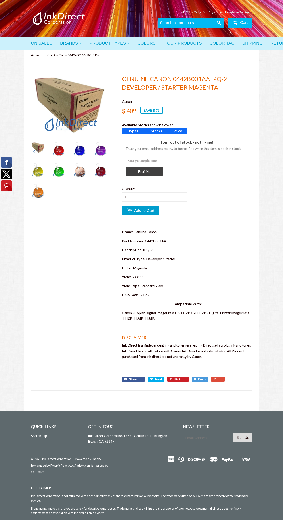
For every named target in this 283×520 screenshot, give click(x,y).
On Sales (41, 43)
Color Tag (222, 43)
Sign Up (242, 437)
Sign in (213, 12)
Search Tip (39, 435)
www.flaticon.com (79, 465)
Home (35, 55)
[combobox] (191, 23)
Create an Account (238, 12)
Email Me (144, 171)
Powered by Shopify (88, 459)
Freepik (55, 465)
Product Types (108, 43)
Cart (243, 22)
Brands (69, 43)
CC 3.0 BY (37, 472)
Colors (147, 43)
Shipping (252, 43)
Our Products (184, 43)
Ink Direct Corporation (56, 459)
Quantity (128, 188)
